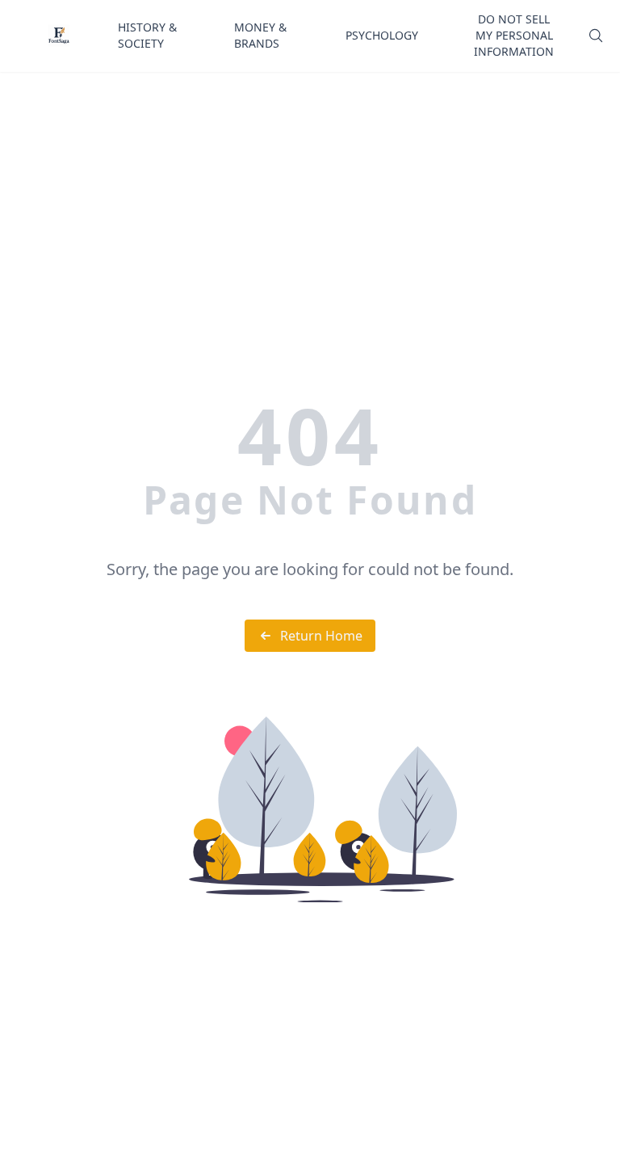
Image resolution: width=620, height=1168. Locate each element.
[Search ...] (596, 35)
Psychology (382, 35)
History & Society (147, 35)
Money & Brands (260, 35)
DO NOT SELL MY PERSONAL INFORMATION (514, 35)
